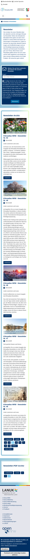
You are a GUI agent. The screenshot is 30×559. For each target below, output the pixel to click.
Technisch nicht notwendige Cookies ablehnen (15, 554)
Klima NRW (7, 498)
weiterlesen (7, 177)
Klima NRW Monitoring (10, 501)
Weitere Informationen (11, 545)
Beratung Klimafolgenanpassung (13, 505)
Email (4, 74)
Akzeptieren (4, 549)
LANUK (6, 523)
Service (6, 21)
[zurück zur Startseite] (1, 21)
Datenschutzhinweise (19, 94)
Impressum (7, 516)
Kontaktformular (8, 514)
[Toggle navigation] (3, 16)
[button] (27, 15)
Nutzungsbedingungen (10, 521)
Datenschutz (7, 517)
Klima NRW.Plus (8, 499)
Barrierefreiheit (8, 519)
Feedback (6, 509)
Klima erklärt (7, 503)
